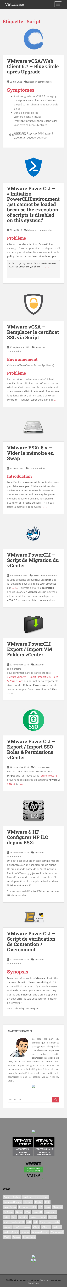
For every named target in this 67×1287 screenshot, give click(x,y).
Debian (38, 1201)
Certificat (27, 1197)
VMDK (36, 1226)
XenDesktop (29, 1236)
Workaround (57, 1231)
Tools (56, 1221)
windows (25, 1231)
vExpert (26, 1226)
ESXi (47, 1201)
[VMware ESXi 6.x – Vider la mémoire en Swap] (33, 428)
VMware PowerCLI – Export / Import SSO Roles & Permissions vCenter (31, 749)
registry (33, 1216)
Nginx (19, 1211)
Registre (23, 1216)
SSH (29, 1221)
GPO (34, 1206)
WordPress (33, 1283)
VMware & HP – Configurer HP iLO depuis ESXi (27, 837)
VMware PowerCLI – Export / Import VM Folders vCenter (31, 649)
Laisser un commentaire (39, 81)
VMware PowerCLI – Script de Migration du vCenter (33, 560)
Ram (14, 1216)
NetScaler (8, 1211)
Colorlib (44, 1279)
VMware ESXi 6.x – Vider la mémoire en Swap (30, 452)
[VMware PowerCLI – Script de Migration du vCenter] (33, 536)
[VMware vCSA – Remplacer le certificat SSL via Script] (33, 306)
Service (52, 1216)
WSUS (7, 1236)
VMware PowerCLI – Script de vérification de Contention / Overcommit (31, 941)
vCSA (16, 1226)
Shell (6, 1221)
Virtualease (14, 4)
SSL (35, 1221)
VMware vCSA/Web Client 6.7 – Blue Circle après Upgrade (33, 66)
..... (50, 138)
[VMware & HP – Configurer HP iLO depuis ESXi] (33, 813)
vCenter (7, 1226)
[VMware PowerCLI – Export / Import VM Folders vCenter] (33, 627)
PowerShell (50, 1211)
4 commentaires (36, 468)
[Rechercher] (55, 1099)
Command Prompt (12, 1201)
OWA (27, 1211)
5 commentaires (42, 767)
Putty (6, 1216)
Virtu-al (11, 783)
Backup (16, 1197)
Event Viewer (10, 1206)
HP (40, 1206)
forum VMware (48, 775)
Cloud (45, 1197)
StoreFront (45, 1221)
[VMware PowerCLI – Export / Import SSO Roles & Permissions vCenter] (33, 722)
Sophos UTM (18, 1221)
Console (28, 1201)
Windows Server (40, 1231)
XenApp (16, 1236)
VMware (46, 1226)
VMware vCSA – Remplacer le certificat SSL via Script (33, 332)
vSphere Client (11, 1231)
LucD (14, 587)
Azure (6, 1197)
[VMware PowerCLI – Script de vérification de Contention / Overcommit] (33, 919)
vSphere (57, 1226)
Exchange (24, 1206)
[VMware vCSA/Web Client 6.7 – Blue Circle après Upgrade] (33, 41)
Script (43, 1216)
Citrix (37, 1197)
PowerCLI (37, 1211)
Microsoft (57, 1206)
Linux (47, 1206)
